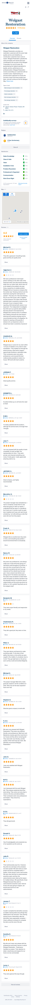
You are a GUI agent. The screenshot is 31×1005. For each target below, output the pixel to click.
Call (16, 33)
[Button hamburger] (28, 3)
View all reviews (15, 984)
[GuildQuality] (8, 3)
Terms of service (18, 995)
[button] (20, 212)
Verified (6, 249)
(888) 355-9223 (8, 999)
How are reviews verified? (23, 237)
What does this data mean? (22, 184)
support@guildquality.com (20, 999)
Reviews (19, 38)
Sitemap (18, 996)
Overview (12, 38)
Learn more (12, 125)
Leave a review (23, 234)
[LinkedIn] (4, 113)
